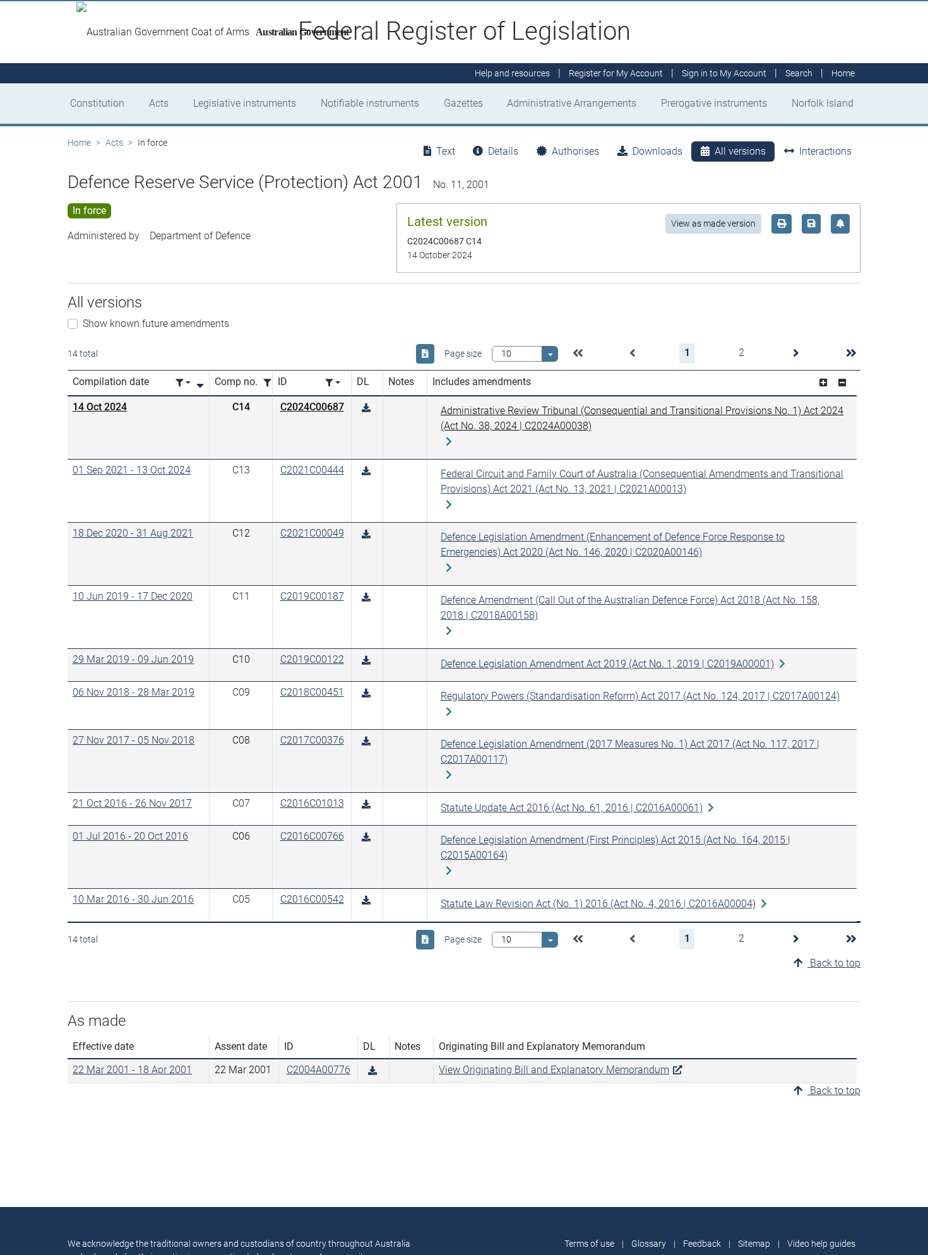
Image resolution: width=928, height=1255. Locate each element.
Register (616, 73)
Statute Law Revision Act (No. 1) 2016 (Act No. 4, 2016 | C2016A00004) (598, 904)
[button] (577, 353)
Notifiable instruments (370, 103)
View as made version (713, 223)
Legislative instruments (244, 103)
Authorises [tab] (575, 151)
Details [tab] (503, 151)
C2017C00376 (312, 740)
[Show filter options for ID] (332, 383)
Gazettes (463, 103)
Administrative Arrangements (571, 103)
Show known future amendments (156, 324)
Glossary (648, 1244)
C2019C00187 (312, 596)
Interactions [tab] (825, 151)
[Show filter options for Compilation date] (183, 383)
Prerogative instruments (714, 103)
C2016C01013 (312, 803)
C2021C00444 (312, 470)
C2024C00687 (312, 407)
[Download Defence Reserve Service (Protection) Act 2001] (366, 408)
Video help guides (821, 1244)
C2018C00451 (312, 692)
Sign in (724, 73)
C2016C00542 (312, 899)
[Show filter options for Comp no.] (271, 383)
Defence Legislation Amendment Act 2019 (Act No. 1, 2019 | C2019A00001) (607, 664)
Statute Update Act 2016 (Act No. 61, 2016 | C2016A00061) (572, 808)
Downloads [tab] (657, 151)
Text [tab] (445, 151)
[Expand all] (823, 383)
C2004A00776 (318, 1070)
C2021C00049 (312, 533)
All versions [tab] (740, 151)
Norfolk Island (823, 103)
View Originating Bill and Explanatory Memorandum (554, 1070)
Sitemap (754, 1244)
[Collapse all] (842, 383)
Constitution (97, 103)
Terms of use (589, 1244)
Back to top (833, 963)
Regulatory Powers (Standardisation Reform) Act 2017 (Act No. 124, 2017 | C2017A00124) (640, 696)
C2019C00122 (312, 659)
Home (79, 143)
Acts (159, 103)
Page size (463, 353)
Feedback (702, 1244)
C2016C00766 (312, 836)
